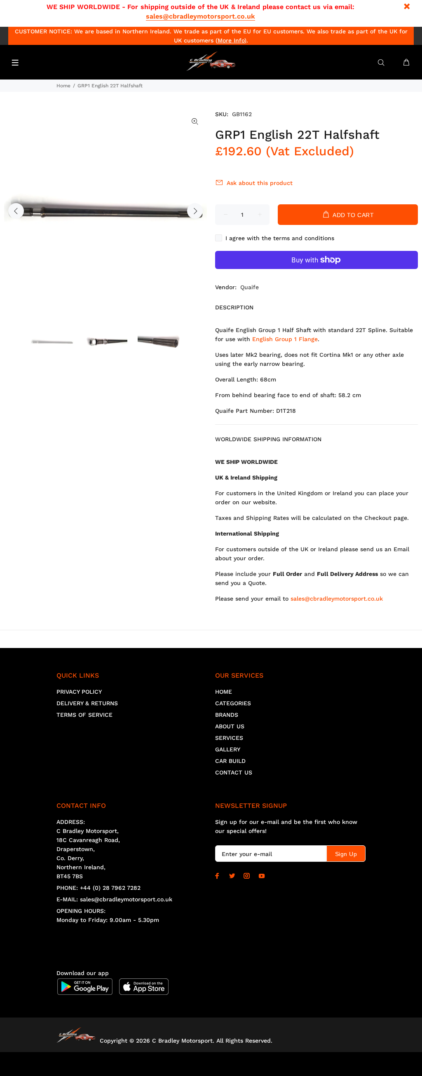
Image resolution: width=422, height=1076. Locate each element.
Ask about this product (260, 183)
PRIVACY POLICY (79, 691)
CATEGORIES (233, 703)
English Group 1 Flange (285, 339)
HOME (223, 691)
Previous (16, 211)
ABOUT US (229, 726)
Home (63, 86)
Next (195, 211)
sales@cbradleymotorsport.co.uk (200, 16)
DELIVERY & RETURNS (87, 703)
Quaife (249, 287)
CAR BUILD (230, 761)
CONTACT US (233, 772)
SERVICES (229, 737)
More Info (231, 40)
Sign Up (346, 854)
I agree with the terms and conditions (279, 238)
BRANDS (226, 714)
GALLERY (227, 749)
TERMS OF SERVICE (84, 714)
